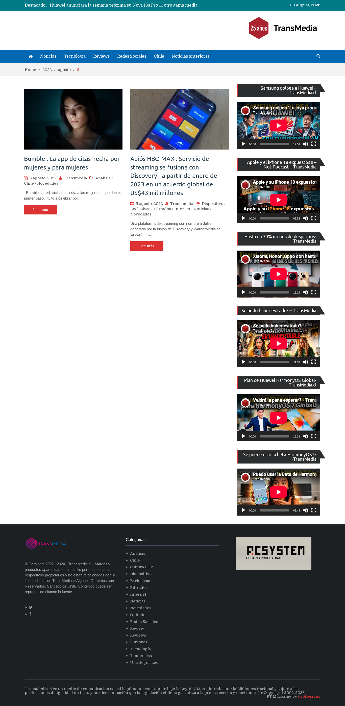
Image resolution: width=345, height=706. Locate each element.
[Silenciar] (305, 144)
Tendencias (141, 655)
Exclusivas (140, 209)
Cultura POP (141, 567)
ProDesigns (309, 696)
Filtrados (162, 209)
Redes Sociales (131, 56)
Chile (159, 56)
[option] (126, 5)
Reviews (101, 56)
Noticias (48, 56)
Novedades (47, 183)
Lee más (40, 210)
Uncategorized (144, 662)
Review (137, 628)
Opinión (137, 615)
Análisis (103, 178)
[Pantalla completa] (313, 144)
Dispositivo (212, 203)
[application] (278, 125)
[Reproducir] (243, 144)
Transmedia (75, 178)
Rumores (138, 642)
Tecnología (75, 56)
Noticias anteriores (191, 56)
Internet (182, 209)
